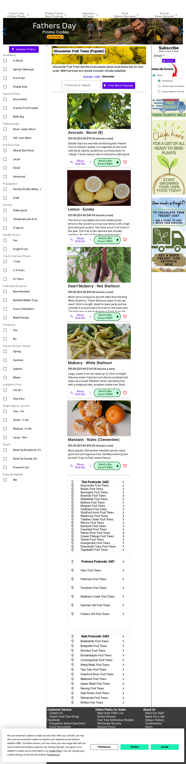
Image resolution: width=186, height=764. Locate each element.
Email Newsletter (60, 727)
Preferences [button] (53, 754)
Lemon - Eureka (81, 209)
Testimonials (153, 723)
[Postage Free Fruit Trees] (168, 107)
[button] (87, 42)
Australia (88, 76)
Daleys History (154, 720)
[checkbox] (23, 60)
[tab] (19, 15)
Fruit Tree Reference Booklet (115, 720)
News (149, 727)
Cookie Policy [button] (55, 751)
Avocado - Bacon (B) (85, 132)
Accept (164, 747)
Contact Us (56, 713)
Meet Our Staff (154, 713)
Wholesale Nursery (109, 723)
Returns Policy (106, 727)
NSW (97, 76)
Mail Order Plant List (110, 713)
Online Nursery (106, 716)
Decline (134, 747)
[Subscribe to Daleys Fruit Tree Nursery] (168, 70)
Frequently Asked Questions (67, 723)
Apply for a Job (155, 716)
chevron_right (123, 482)
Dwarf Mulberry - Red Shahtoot (94, 286)
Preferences (104, 747)
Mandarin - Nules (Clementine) (94, 439)
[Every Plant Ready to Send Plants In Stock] (168, 157)
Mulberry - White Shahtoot (90, 363)
